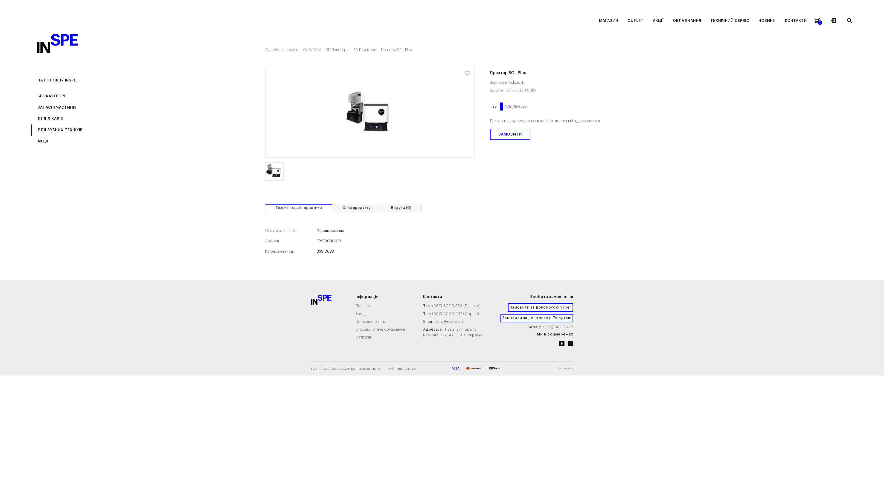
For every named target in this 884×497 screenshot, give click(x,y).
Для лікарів (50, 119)
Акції (43, 141)
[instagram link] (570, 344)
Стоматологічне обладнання (380, 329)
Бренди (362, 314)
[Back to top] (876, 489)
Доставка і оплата (371, 322)
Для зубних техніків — (284, 50)
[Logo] (321, 300)
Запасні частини (57, 107)
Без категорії (52, 96)
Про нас (363, 306)
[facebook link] (561, 344)
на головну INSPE (57, 80)
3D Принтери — (340, 50)
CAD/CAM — (314, 50)
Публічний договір (402, 368)
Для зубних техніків (60, 130)
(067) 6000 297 (558, 327)
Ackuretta (517, 82)
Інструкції (364, 337)
